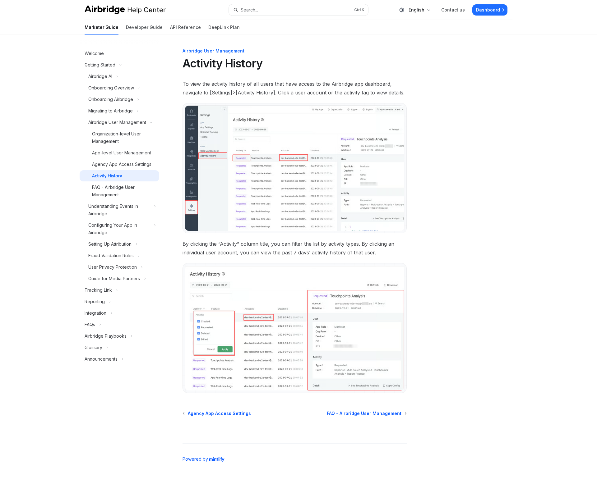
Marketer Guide (101, 27)
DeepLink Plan (224, 27)
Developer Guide (144, 27)
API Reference (185, 27)
